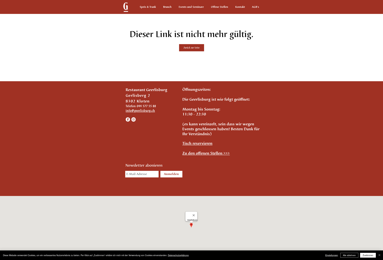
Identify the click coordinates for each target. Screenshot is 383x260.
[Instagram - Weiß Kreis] (133, 119)
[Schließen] (379, 255)
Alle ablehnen (349, 255)
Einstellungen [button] (331, 255)
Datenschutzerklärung (178, 255)
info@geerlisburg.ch (140, 110)
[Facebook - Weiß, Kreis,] (128, 119)
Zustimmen (368, 255)
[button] (197, 143)
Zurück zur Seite (192, 47)
